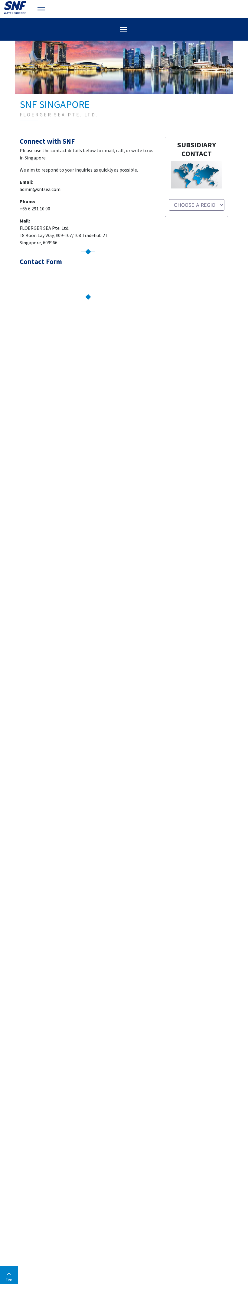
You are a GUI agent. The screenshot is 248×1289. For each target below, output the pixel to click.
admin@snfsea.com (40, 189)
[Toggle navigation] (41, 9)
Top (9, 1279)
